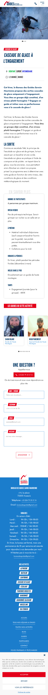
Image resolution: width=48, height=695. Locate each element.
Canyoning (24, 577)
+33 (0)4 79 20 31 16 (25, 375)
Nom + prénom (13, 391)
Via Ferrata (24, 609)
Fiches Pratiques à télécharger (24, 650)
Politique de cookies (24, 692)
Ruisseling (24, 604)
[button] (44, 655)
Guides (24, 636)
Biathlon (24, 572)
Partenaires (24, 641)
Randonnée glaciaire (24, 600)
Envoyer (22, 454)
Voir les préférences (24, 687)
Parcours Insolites (24, 591)
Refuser (24, 681)
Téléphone (12, 404)
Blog (24, 632)
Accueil (24, 618)
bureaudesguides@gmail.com (27, 505)
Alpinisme (24, 568)
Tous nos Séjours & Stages (24, 622)
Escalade (24, 586)
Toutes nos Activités (24, 627)
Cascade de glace (11, 49)
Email (11, 418)
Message (12, 431)
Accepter (24, 674)
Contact (24, 646)
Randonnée (24, 595)
